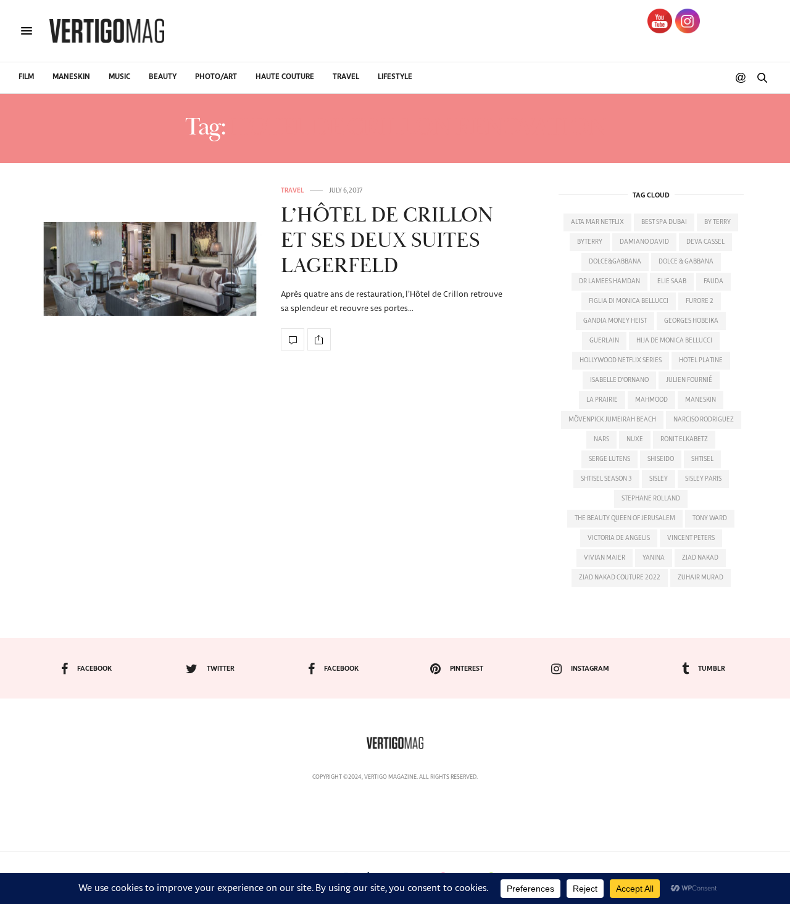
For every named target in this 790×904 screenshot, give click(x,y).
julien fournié (689, 380)
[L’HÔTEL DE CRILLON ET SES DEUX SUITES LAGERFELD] (148, 268)
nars (601, 439)
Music (119, 77)
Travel (346, 77)
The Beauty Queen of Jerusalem (625, 518)
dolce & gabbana (686, 262)
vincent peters (691, 538)
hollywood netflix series (621, 360)
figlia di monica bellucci (628, 301)
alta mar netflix (597, 222)
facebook (94, 668)
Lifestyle (395, 77)
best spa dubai (664, 222)
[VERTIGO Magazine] (106, 31)
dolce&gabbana (615, 262)
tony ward (709, 518)
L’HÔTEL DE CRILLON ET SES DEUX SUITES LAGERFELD (387, 241)
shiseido (660, 459)
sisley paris (703, 479)
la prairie (602, 400)
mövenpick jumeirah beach (612, 420)
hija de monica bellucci (674, 341)
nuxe (634, 439)
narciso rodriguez (703, 420)
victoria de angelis (619, 538)
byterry (589, 242)
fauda (713, 281)
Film (26, 77)
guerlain (604, 341)
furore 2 (699, 301)
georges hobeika (691, 321)
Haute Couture (285, 77)
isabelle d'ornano (619, 380)
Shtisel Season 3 (606, 479)
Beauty (163, 77)
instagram (590, 668)
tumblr (711, 668)
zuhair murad (700, 577)
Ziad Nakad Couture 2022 (619, 577)
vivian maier (604, 558)
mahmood (651, 400)
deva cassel (705, 242)
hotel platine (701, 360)
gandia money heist (615, 321)
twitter (221, 668)
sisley (658, 479)
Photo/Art (216, 77)
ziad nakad (700, 558)
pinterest (466, 668)
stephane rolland (651, 499)
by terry (717, 222)
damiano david (644, 242)
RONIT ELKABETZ (684, 439)
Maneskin (71, 77)
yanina (653, 558)
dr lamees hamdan (609, 281)
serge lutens (609, 459)
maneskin (700, 400)
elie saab (671, 281)
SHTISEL (702, 459)
